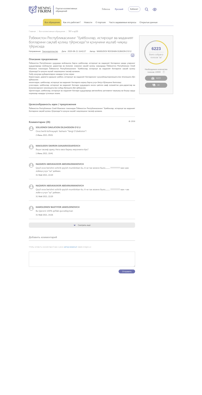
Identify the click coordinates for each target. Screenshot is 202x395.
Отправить (127, 271)
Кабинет (134, 8)
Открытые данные (148, 22)
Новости (88, 22)
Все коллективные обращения (52, 31)
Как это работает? (72, 22)
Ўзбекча (106, 9)
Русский (119, 9)
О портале (101, 22)
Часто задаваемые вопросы (122, 22)
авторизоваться (70, 246)
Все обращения (52, 22)
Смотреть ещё (83, 225)
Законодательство (50, 51)
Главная (32, 31)
